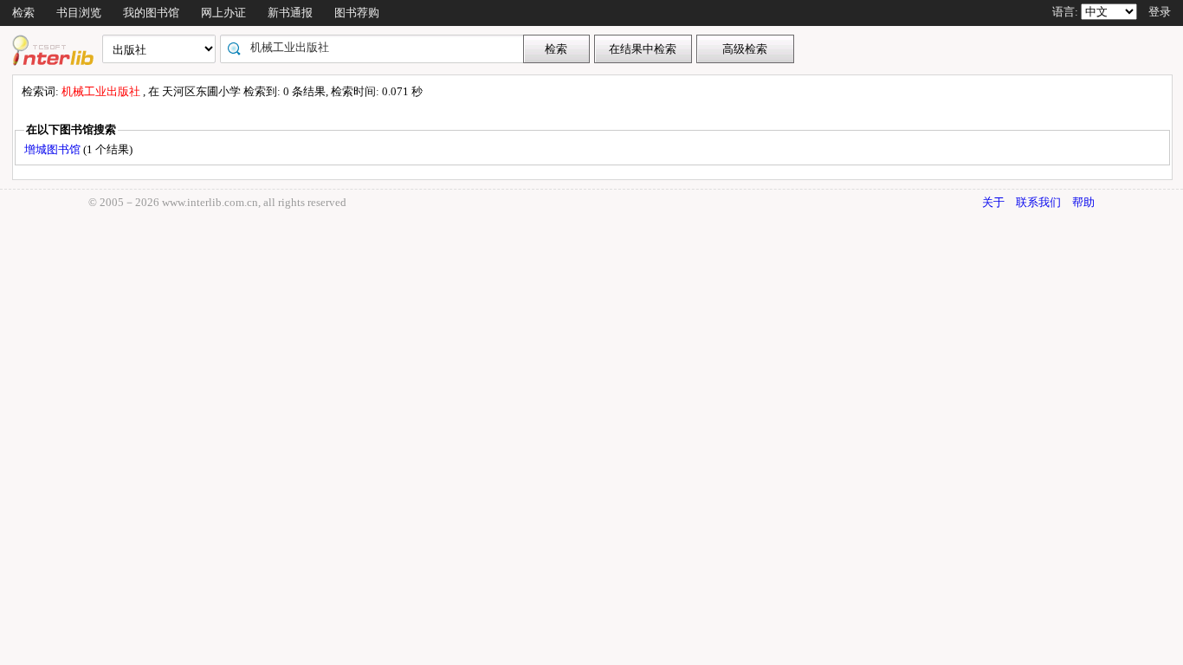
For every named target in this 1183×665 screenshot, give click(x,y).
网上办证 (223, 12)
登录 (1159, 11)
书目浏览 (78, 12)
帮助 (1083, 202)
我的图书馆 (151, 12)
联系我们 (1038, 202)
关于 (993, 202)
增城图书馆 (53, 149)
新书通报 (290, 12)
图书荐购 (356, 12)
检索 (23, 12)
